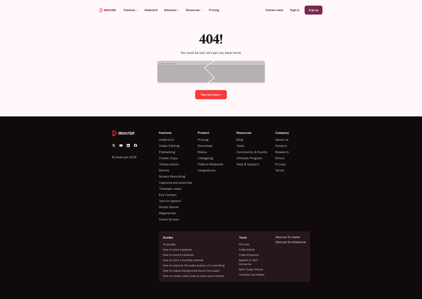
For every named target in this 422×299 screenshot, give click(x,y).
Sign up (313, 10)
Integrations (206, 170)
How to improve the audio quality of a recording (194, 265)
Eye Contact (168, 194)
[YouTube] (121, 145)
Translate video (170, 188)
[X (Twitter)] (113, 145)
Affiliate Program (249, 158)
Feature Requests (210, 164)
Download (205, 145)
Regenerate (167, 213)
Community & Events (251, 152)
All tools (244, 244)
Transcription (169, 164)
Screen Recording (172, 176)
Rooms (164, 170)
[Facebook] (135, 145)
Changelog (205, 158)
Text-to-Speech (170, 201)
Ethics (279, 158)
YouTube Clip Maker (252, 274)
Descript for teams (287, 237)
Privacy (280, 164)
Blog (239, 139)
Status (202, 152)
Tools (240, 145)
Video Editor (247, 249)
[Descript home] (133, 133)
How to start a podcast (177, 249)
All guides (169, 244)
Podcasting (167, 152)
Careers (281, 145)
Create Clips (168, 158)
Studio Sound (168, 207)
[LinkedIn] (128, 145)
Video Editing (169, 145)
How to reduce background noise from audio (191, 270)
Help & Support (247, 164)
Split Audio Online (251, 269)
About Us (281, 139)
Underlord (166, 139)
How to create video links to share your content (193, 275)
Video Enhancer (249, 254)
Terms (279, 170)
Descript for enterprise (290, 242)
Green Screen (169, 219)
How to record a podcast (178, 254)
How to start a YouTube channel (183, 260)
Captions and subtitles (175, 182)
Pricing (203, 139)
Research (282, 152)
